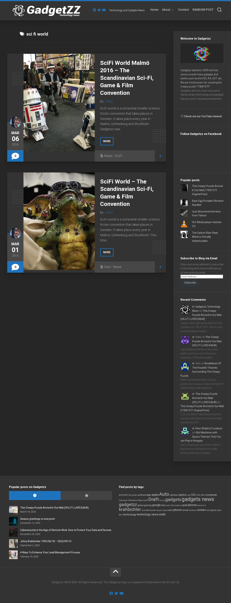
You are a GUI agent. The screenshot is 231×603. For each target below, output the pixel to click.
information (176, 505)
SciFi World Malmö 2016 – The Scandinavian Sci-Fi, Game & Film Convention (127, 77)
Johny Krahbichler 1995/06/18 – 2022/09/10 (45, 541)
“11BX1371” (203, 86)
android (142, 495)
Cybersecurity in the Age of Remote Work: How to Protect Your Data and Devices (65, 530)
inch (168, 505)
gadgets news (198, 499)
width (162, 514)
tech (121, 515)
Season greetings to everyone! (37, 518)
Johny (108, 101)
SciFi (118, 156)
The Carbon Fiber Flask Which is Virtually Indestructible (205, 236)
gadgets (173, 499)
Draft (153, 499)
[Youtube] (103, 10)
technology (129, 514)
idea (163, 505)
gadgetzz (128, 504)
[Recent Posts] (35, 495)
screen (201, 510)
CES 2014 (200, 495)
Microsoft (150, 510)
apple (155, 494)
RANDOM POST (203, 9)
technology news (147, 514)
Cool (107, 267)
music (159, 510)
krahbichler (130, 509)
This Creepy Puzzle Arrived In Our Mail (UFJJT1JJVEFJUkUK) (200, 314)
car (188, 495)
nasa (164, 510)
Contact (183, 9)
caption (182, 494)
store (219, 510)
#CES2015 (123, 495)
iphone (192, 505)
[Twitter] (99, 10)
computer (211, 494)
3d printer (133, 495)
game (140, 505)
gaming (148, 505)
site (208, 510)
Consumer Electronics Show (131, 500)
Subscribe (190, 282)
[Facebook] (94, 10)
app (149, 494)
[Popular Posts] (86, 495)
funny (162, 500)
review (185, 510)
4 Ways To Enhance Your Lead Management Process (50, 552)
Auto (164, 494)
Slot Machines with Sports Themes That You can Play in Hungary (200, 436)
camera (173, 495)
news (170, 510)
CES (193, 494)
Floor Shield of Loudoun (208, 428)
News (108, 156)
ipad (184, 505)
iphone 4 (201, 505)
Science (193, 510)
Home (154, 9)
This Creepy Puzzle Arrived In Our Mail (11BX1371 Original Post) (207, 190)
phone (177, 510)
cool (145, 500)
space (213, 510)
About (166, 9)
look (143, 510)
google (156, 505)
